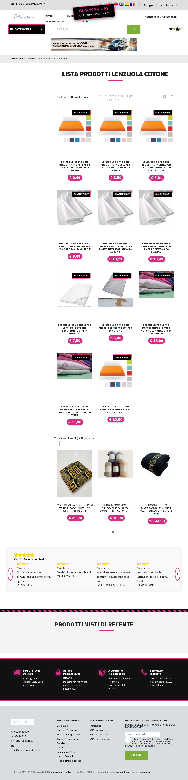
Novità (71, 15)
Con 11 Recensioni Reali (29, 559)
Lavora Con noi (65, 756)
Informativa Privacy (67, 752)
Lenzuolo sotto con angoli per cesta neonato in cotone (115, 327)
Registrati (171, 5)
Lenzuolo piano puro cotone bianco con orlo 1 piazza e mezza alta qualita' (156, 247)
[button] (113, 532)
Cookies (61, 743)
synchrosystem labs (118, 772)
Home (49, 15)
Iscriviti (136, 755)
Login (149, 5)
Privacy (171, 739)
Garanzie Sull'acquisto (68, 730)
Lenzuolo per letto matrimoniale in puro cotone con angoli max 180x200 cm (156, 329)
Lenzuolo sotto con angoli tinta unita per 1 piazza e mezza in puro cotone (74, 166)
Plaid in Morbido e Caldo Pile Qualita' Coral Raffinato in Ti (115, 508)
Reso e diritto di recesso (70, 760)
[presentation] (177, 574)
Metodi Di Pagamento (68, 734)
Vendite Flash (54, 21)
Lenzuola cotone (57, 58)
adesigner (145, 772)
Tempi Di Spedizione (68, 739)
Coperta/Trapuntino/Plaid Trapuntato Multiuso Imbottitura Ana (76, 508)
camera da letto (36, 58)
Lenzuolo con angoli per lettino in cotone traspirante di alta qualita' (74, 329)
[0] (171, 29)
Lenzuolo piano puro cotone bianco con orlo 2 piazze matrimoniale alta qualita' (115, 247)
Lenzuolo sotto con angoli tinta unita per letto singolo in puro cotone (115, 166)
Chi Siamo (62, 725)
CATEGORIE (22, 29)
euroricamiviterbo (61, 772)
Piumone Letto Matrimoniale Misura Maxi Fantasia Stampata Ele (156, 510)
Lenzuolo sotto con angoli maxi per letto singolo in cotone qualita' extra (74, 411)
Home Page (18, 58)
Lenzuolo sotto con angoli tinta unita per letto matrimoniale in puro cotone (156, 166)
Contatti (85, 21)
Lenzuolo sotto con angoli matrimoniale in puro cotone (115, 409)
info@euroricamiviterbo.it (30, 3)
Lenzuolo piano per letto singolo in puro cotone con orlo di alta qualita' (74, 246)
